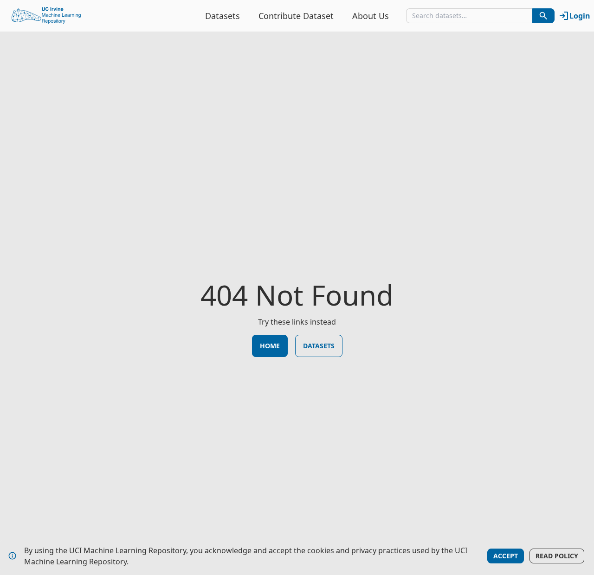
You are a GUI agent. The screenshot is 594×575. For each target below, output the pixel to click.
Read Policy (557, 555)
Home (270, 345)
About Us (370, 15)
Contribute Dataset (296, 15)
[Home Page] (46, 16)
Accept (505, 555)
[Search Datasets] (543, 15)
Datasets (222, 15)
